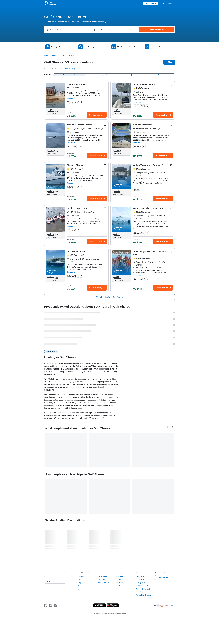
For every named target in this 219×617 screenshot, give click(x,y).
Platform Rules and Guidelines (143, 590)
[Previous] (167, 428)
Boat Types (101, 579)
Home (46, 55)
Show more (71, 98)
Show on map (69, 69)
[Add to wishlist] (105, 84)
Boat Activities (102, 576)
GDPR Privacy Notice (143, 586)
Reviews (161, 75)
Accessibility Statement (144, 595)
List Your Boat (150, 3)
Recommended (69, 75)
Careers (80, 579)
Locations (119, 583)
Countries (119, 576)
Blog (79, 583)
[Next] (172, 428)
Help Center (140, 576)
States (118, 579)
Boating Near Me (103, 583)
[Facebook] (45, 605)
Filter (170, 62)
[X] (50, 605)
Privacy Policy (141, 583)
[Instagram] (55, 605)
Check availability (156, 30)
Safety (80, 589)
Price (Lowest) (132, 75)
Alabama (64, 55)
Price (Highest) (101, 75)
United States (55, 55)
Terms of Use (140, 579)
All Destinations (122, 586)
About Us (81, 576)
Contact (80, 586)
